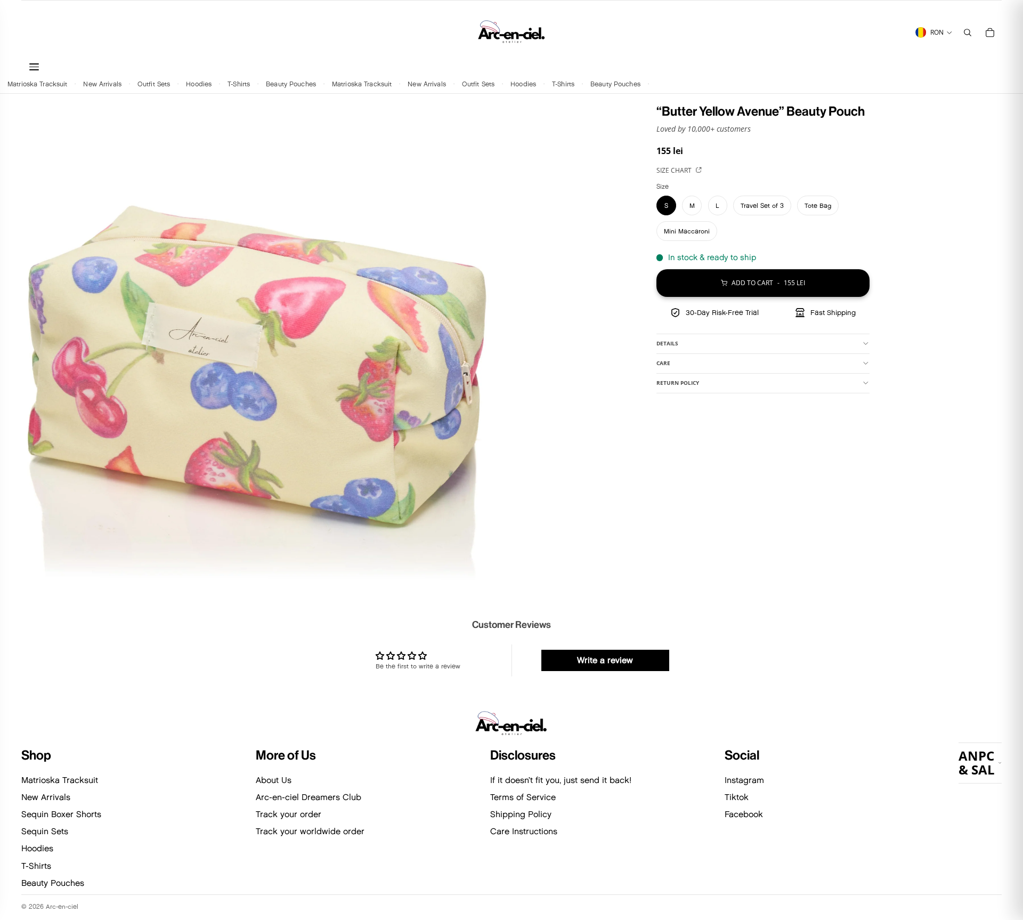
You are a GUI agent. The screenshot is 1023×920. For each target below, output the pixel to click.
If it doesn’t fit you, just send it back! (560, 780)
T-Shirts (239, 83)
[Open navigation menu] (239, 66)
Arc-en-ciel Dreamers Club (308, 797)
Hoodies (199, 83)
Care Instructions (523, 831)
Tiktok (737, 797)
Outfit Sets (153, 83)
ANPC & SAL (977, 762)
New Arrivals (102, 83)
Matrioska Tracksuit (37, 83)
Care (663, 363)
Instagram (744, 780)
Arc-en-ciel (62, 906)
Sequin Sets (44, 831)
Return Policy (677, 382)
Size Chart (674, 170)
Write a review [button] (605, 660)
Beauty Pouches (291, 83)
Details (667, 343)
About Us (273, 780)
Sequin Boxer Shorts (61, 814)
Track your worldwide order (310, 831)
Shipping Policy (520, 814)
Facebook (744, 814)
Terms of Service (523, 797)
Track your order (288, 814)
